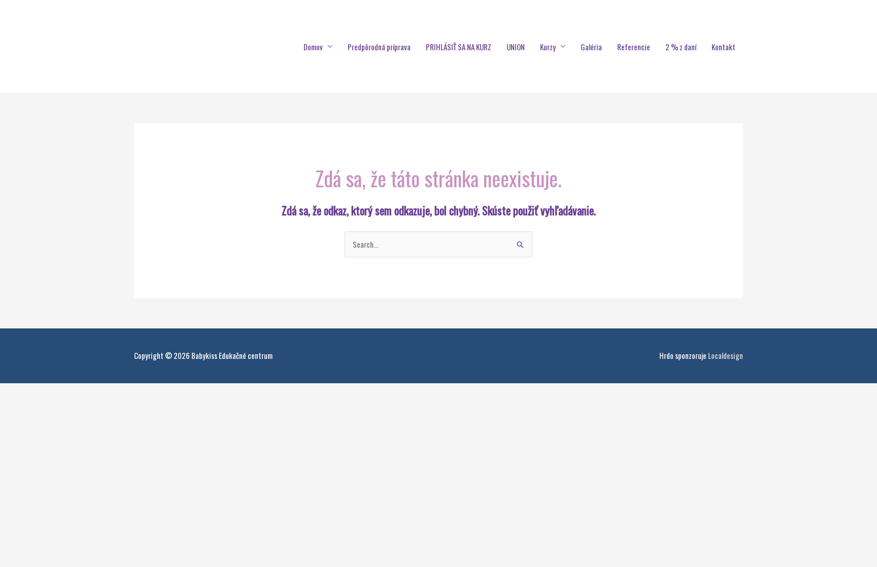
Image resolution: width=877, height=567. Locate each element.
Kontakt (723, 46)
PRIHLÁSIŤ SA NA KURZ (458, 46)
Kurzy (548, 46)
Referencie (633, 46)
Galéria (591, 46)
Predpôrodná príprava (379, 46)
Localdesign (725, 355)
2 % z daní (680, 46)
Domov (313, 46)
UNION (516, 46)
